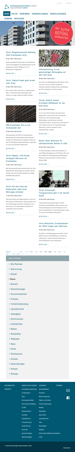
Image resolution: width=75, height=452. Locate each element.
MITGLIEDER (19, 18)
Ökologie (14, 373)
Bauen (20, 59)
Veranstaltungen (18, 363)
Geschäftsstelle (44, 389)
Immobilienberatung (19, 304)
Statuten (41, 429)
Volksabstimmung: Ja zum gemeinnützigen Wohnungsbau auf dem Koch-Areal (52, 72)
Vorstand (42, 393)
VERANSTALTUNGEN (40, 14)
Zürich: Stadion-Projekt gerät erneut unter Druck (20, 81)
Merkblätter (16, 334)
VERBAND (8, 18)
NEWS (6, 14)
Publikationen (16, 353)
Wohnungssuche (44, 396)
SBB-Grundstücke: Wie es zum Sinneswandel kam (18, 126)
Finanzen (14, 299)
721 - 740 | (16, 254)
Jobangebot (16, 314)
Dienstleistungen (18, 289)
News (13, 344)
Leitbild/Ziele (16, 324)
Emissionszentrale (19, 294)
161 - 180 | (39, 252)
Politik (13, 349)
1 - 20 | (19, 252)
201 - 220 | (57, 252)
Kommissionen (17, 319)
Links (40, 437)
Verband (14, 368)
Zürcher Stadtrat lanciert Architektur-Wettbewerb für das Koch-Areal (52, 103)
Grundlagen (43, 426)
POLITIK (14, 14)
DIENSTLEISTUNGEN (58, 14)
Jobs (40, 422)
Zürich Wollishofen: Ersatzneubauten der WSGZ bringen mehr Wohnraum (53, 224)
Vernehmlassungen (45, 404)
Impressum (66, 448)
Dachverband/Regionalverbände (49, 433)
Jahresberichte (17, 309)
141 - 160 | (29, 252)
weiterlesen (10, 73)
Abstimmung (16, 269)
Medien (14, 329)
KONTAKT (8, 389)
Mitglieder (15, 338)
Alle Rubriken (16, 264)
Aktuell (14, 274)
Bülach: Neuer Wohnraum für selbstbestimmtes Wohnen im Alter (53, 142)
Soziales (14, 359)
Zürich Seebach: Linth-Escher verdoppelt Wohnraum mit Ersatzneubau (18, 158)
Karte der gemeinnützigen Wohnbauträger (27, 433)
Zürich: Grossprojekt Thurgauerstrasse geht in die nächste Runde (54, 193)
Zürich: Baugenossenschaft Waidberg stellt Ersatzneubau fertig (20, 53)
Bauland (14, 284)
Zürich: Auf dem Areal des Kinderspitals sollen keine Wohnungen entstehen (16, 189)
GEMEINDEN (25, 14)
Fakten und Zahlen (45, 400)
